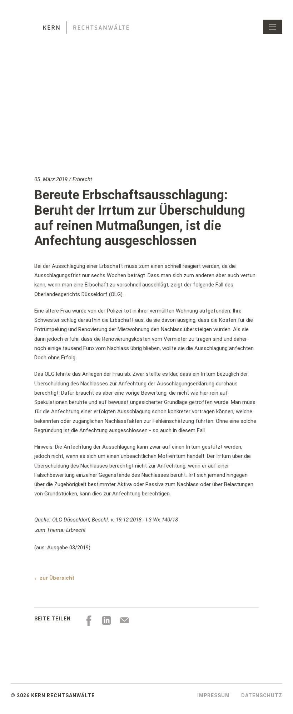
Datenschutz (261, 695)
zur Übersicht (57, 578)
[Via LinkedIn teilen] (106, 620)
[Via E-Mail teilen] (124, 620)
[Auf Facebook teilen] (88, 620)
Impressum (213, 695)
